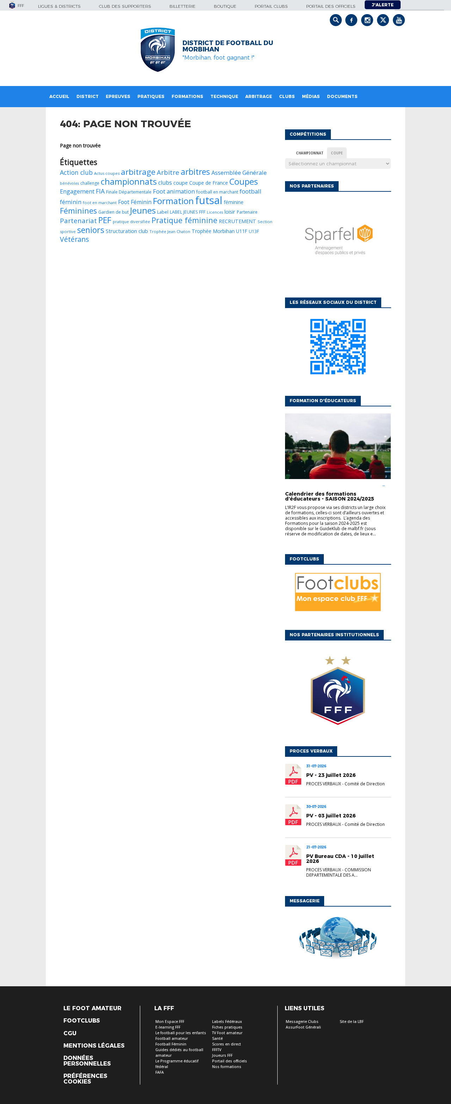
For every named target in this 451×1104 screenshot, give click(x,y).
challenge (89, 183)
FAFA (159, 1072)
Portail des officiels (331, 6)
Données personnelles (87, 1061)
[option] (338, 243)
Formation (173, 201)
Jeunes (143, 210)
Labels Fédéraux (227, 1021)
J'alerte (383, 4)
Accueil (59, 96)
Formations (187, 96)
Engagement (77, 191)
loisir (229, 211)
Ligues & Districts (59, 6)
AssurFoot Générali (303, 1027)
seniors (90, 229)
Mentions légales (93, 1046)
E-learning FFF (167, 1027)
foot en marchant (100, 202)
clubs (165, 182)
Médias (311, 96)
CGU (69, 1033)
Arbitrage (258, 96)
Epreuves (118, 96)
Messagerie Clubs (302, 1021)
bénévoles (69, 183)
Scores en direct (226, 1044)
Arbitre (168, 172)
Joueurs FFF (222, 1055)
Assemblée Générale (239, 172)
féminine (233, 202)
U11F (241, 231)
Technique (224, 96)
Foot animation (174, 191)
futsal (208, 200)
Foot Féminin (135, 202)
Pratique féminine (184, 220)
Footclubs (81, 1021)
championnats (129, 181)
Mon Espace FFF (169, 1021)
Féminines (78, 211)
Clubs (287, 96)
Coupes (243, 181)
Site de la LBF (352, 1021)
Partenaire (247, 212)
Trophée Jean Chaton (169, 231)
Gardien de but (113, 212)
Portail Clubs (271, 6)
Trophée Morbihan (213, 231)
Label (162, 212)
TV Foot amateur (227, 1033)
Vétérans (74, 239)
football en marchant (217, 192)
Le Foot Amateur (92, 1008)
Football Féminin (170, 1044)
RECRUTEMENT (237, 221)
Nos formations (226, 1067)
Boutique (225, 6)
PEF (104, 220)
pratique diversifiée (131, 221)
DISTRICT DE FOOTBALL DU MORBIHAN (228, 46)
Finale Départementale (129, 192)
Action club (76, 172)
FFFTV (216, 1050)
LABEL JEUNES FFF (187, 212)
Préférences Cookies (85, 1079)
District (87, 96)
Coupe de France (208, 182)
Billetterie (182, 6)
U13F (254, 231)
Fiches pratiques (227, 1027)
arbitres (195, 171)
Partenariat (78, 220)
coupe (180, 182)
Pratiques (151, 96)
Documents (342, 96)
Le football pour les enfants (180, 1033)
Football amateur (171, 1038)
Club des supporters (125, 6)
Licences (215, 212)
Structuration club (127, 230)
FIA (100, 191)
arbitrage (138, 171)
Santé (217, 1038)
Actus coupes (106, 173)
